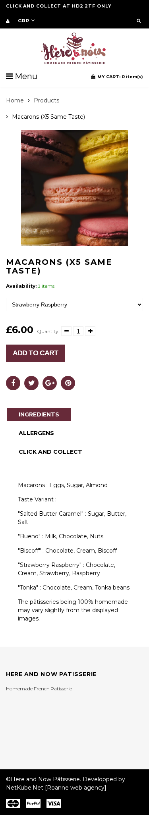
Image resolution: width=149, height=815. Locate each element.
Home (15, 100)
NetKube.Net (24, 787)
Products (46, 100)
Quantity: (48, 331)
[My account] (8, 21)
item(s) (120, 76)
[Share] (13, 383)
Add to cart (35, 353)
